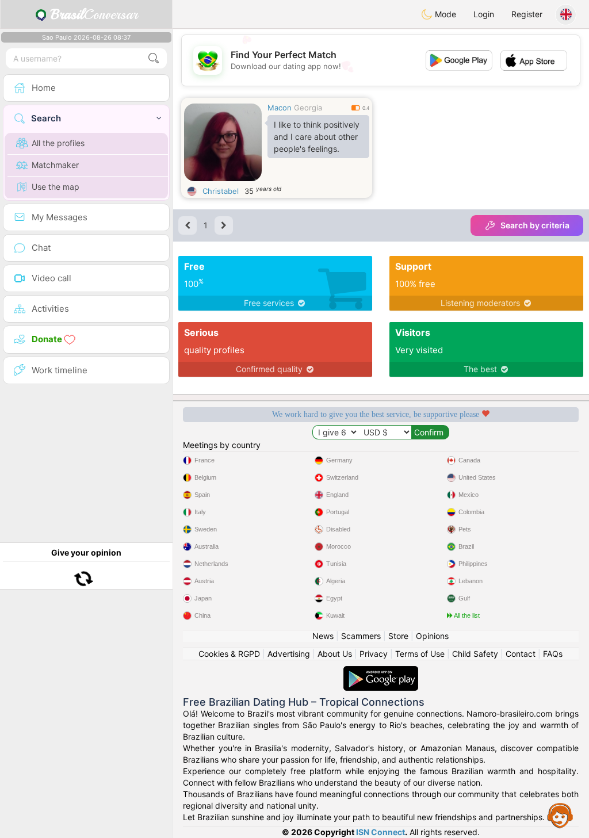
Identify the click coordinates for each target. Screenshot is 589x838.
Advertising (288, 654)
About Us (335, 654)
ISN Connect (380, 832)
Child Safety (475, 654)
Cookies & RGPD (229, 654)
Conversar (94, 14)
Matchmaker (55, 165)
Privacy (373, 654)
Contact (521, 654)
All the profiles (58, 143)
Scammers (361, 636)
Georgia (308, 107)
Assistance (560, 815)
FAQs (553, 654)
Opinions (432, 636)
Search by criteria (534, 225)
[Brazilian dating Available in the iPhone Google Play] (380, 671)
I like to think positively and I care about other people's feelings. (316, 137)
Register (526, 14)
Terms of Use (420, 654)
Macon (279, 107)
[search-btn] (153, 58)
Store (398, 636)
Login (483, 14)
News (323, 636)
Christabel (220, 191)
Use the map (55, 187)
